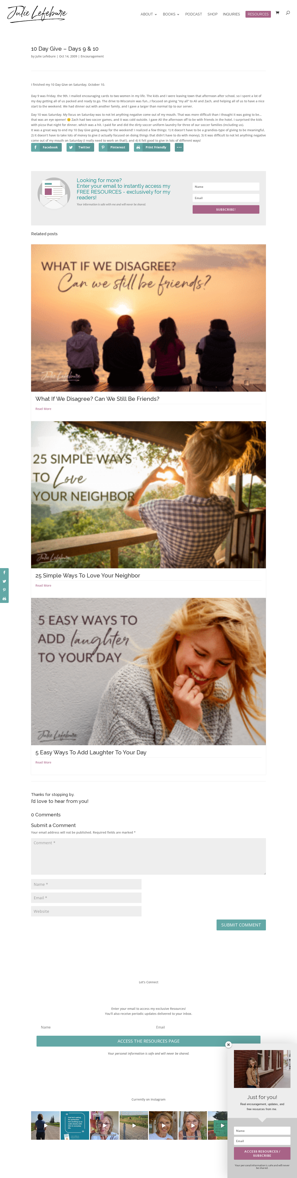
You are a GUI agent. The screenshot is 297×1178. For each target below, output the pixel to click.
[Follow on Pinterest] (161, 991)
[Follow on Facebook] (135, 991)
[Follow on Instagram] (152, 991)
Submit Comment (241, 925)
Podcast (193, 14)
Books (169, 14)
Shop (212, 14)
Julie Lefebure (45, 56)
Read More (43, 409)
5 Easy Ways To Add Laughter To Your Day (91, 752)
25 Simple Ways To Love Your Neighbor (87, 575)
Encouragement (92, 56)
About (147, 14)
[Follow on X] (144, 991)
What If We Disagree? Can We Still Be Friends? (97, 399)
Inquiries (231, 14)
